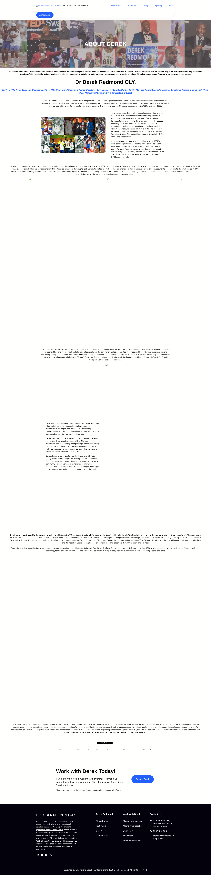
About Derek (102, 821)
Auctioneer (128, 836)
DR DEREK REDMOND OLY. (76, 5)
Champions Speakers (85, 870)
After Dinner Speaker (132, 826)
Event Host (128, 831)
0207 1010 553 (160, 831)
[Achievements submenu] (138, 5)
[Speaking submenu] (164, 5)
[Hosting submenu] (150, 5)
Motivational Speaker (133, 821)
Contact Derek (45, 15)
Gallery (99, 831)
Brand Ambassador (132, 840)
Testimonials (101, 826)
